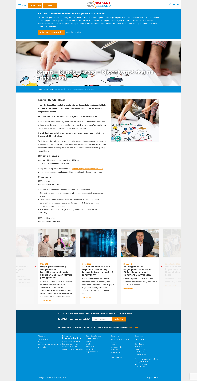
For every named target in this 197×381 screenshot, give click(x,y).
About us (114, 342)
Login (50, 5)
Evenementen (48, 89)
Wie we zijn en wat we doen (120, 339)
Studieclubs (90, 349)
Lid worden (35, 5)
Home (40, 89)
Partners (113, 355)
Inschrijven (118, 319)
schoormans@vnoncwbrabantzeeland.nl (87, 169)
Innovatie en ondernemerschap (72, 349)
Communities (90, 346)
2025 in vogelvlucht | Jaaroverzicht (49, 344)
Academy (89, 344)
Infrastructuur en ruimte (70, 346)
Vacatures (114, 344)
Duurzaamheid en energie (70, 344)
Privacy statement (133, 327)
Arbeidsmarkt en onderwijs (71, 341)
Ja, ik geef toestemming (51, 32)
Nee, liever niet (73, 32)
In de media (42, 347)
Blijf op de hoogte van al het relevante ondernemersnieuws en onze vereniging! (95, 313)
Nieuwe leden (115, 352)
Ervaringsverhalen (116, 347)
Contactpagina (139, 339)
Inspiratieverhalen (92, 352)
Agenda (88, 341)
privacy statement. (49, 26)
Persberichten (42, 342)
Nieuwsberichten (43, 339)
